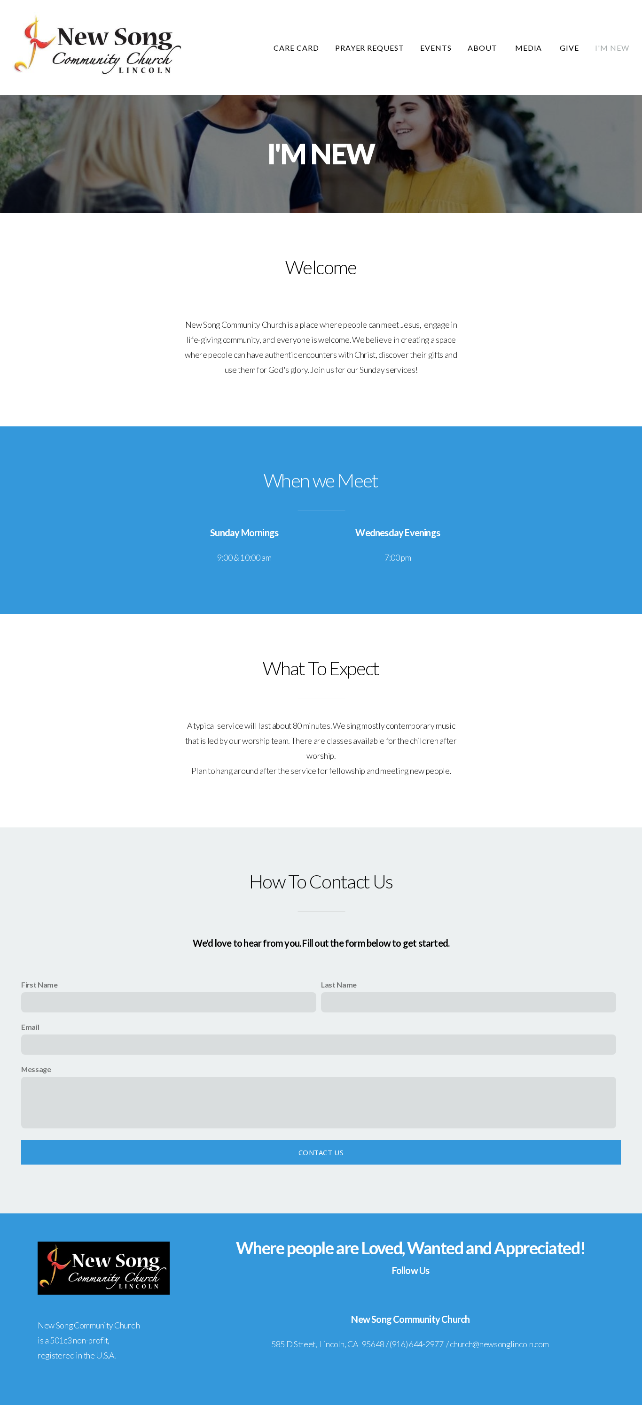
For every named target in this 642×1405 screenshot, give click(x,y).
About (483, 47)
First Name (39, 984)
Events (436, 47)
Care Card (296, 47)
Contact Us (321, 1152)
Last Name (339, 984)
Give (569, 47)
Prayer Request (369, 47)
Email (30, 1026)
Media (529, 47)
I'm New (612, 47)
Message (36, 1069)
